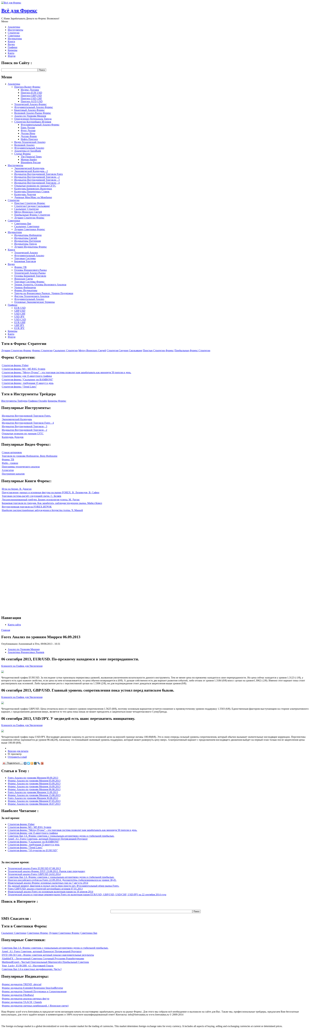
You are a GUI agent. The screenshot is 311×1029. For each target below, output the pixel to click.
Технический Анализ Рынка (30, 273)
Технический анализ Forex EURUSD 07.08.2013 (34, 868)
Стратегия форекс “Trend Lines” (19, 386)
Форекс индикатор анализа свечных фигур (25, 998)
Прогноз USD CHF (31, 98)
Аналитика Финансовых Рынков (26, 652)
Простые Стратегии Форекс (29, 203)
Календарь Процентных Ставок (31, 191)
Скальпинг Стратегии (26, 209)
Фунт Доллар (28, 130)
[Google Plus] (42, 763)
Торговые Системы (25, 258)
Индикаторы (15, 38)
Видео (11, 44)
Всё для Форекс (19, 10)
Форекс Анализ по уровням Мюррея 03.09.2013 (34, 783)
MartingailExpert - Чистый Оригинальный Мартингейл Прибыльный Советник (45, 962)
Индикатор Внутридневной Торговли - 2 (37, 177)
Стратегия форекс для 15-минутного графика (27, 376)
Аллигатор (8, 470)
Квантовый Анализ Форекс (29, 110)
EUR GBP (19, 322)
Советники (14, 35)
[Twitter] (28, 763)
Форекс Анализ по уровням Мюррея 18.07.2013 (34, 804)
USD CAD (20, 319)
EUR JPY (19, 328)
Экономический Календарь (29, 168)
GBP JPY (19, 325)
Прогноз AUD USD (32, 101)
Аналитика (14, 27)
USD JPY (19, 316)
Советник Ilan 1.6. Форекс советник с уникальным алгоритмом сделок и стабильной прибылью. (61, 836)
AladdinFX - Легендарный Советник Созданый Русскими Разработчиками (43, 958)
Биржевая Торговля (25, 261)
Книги (11, 41)
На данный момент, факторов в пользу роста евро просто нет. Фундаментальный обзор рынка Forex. (63, 885)
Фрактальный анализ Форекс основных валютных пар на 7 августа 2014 (48, 883)
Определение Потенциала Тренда (33, 118)
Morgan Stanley (29, 159)
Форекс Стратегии (42, 350)
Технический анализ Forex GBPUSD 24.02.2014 (34, 874)
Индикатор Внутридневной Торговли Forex (38, 174)
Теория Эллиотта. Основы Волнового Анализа (40, 284)
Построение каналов (13, 473)
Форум (11, 56)
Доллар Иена (28, 133)
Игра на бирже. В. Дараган (17, 489)
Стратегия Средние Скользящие (32, 206)
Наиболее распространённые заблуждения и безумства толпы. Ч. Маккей (42, 510)
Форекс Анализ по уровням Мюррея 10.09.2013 (34, 786)
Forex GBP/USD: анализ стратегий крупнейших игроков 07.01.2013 (45, 888)
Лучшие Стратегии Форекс (29, 217)
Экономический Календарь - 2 (31, 171)
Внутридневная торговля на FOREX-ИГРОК (27, 506)
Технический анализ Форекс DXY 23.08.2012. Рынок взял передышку (46, 871)
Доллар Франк (29, 136)
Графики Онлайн (37, 400)
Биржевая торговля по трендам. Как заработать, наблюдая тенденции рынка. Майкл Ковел (52, 503)
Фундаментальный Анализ (29, 148)
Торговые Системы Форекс (29, 281)
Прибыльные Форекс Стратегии (32, 214)
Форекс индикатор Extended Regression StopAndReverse (32, 988)
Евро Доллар (28, 127)
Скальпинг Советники (26, 226)
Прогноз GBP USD (31, 95)
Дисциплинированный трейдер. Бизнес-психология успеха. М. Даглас (41, 499)
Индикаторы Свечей (25, 238)
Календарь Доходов (25, 194)
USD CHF (19, 313)
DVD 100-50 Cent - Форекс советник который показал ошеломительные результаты (48, 955)
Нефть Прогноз (29, 139)
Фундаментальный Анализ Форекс (33, 107)
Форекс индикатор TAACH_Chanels (22, 1002)
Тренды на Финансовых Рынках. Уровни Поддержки (43, 293)
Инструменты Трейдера (14, 400)
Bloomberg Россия (30, 162)
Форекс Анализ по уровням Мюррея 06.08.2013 (34, 789)
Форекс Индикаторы (25, 290)
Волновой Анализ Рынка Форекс (32, 113)
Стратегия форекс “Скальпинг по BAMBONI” (27, 379)
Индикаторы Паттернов (27, 241)
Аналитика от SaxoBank (27, 150)
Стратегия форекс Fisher (15, 365)
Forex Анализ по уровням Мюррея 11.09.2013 (33, 792)
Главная (5, 630)
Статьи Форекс (22, 153)
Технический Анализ (26, 252)
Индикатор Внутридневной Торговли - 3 (37, 179)
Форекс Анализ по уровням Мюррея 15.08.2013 (34, 795)
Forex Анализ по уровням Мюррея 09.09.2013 (33, 777)
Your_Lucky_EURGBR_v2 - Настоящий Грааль (27, 965)
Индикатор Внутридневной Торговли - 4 (37, 182)
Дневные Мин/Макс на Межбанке (33, 197)
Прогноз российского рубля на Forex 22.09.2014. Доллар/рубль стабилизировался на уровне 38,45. (62, 880)
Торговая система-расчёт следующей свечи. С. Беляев (31, 496)
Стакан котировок (12, 452)
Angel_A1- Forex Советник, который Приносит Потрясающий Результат (48, 838)
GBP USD (19, 310)
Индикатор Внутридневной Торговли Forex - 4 (28, 422)
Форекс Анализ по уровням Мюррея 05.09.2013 (34, 780)
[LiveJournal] (38, 763)
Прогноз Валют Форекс (27, 86)
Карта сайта (14, 624)
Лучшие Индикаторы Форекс (30, 246)
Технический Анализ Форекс (30, 104)
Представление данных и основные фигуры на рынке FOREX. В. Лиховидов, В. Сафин (50, 492)
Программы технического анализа (21, 466)
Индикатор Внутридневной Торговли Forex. (26, 415)
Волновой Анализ (24, 145)
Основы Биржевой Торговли (30, 275)
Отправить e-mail (17, 757)
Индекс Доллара (30, 89)
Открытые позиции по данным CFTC (35, 185)
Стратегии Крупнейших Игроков (32, 121)
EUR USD (20, 307)
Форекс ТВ (20, 267)
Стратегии (13, 32)
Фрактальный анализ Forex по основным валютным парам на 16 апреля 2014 (50, 891)
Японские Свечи (23, 278)
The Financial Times (31, 156)
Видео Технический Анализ (29, 142)
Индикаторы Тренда (25, 243)
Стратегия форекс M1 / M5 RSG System (23, 369)
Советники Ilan (22, 223)
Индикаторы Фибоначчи (28, 235)
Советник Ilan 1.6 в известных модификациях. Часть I (31, 969)
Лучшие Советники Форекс (29, 229)
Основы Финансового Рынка (30, 270)
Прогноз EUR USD (31, 92)
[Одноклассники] (32, 763)
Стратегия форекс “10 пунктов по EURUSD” (33, 850)
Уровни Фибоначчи (25, 287)
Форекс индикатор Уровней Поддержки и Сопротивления (34, 991)
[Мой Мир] (35, 763)
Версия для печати (18, 751)
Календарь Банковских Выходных (33, 188)
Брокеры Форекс (57, 400)
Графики (12, 47)
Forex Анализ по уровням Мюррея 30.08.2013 (33, 798)
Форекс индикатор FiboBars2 (18, 995)
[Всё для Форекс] (11, 2)
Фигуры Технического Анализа (31, 296)
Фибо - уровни (10, 463)
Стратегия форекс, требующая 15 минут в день (27, 383)
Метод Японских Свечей (28, 211)
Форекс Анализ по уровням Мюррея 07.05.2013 (34, 801)
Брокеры (12, 50)
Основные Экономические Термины (34, 302)
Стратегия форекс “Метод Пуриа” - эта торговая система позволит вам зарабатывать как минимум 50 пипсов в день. (66, 372)
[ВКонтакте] (25, 763)
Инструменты (15, 29)
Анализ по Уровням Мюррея (30, 116)
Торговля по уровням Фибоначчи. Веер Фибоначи (29, 456)
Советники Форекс (37, 933)
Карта (11, 53)
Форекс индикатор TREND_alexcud (21, 984)
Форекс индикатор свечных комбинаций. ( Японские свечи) (35, 1005)
